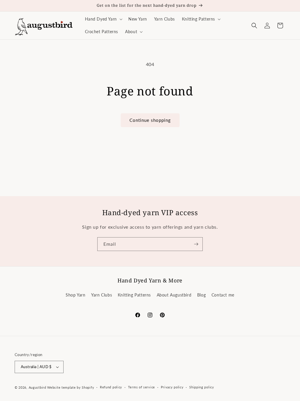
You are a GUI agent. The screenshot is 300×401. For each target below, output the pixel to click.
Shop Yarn (75, 294)
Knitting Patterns (134, 294)
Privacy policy (172, 387)
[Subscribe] (196, 244)
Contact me (223, 294)
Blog (201, 294)
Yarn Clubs (101, 294)
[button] (103, 19)
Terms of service (141, 387)
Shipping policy (201, 387)
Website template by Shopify (70, 387)
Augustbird (37, 387)
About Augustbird (174, 294)
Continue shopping (150, 120)
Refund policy (111, 387)
